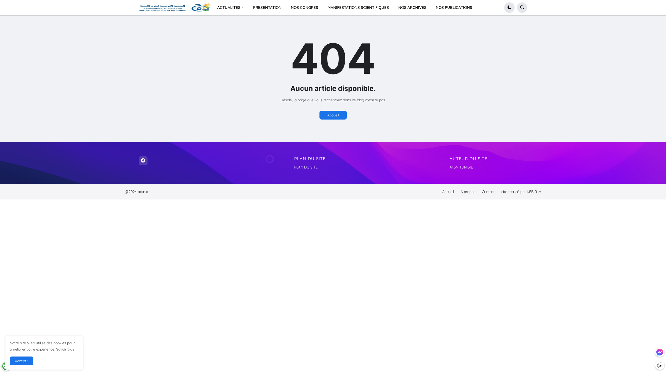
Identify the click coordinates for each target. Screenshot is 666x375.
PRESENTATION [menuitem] (267, 7)
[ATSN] (659, 365)
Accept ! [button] (21, 361)
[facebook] (143, 160)
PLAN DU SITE (306, 167)
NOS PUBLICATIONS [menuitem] (454, 7)
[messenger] (659, 352)
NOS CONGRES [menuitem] (304, 7)
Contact (488, 191)
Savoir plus (65, 349)
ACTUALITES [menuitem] (228, 7)
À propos (467, 191)
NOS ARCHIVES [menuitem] (412, 7)
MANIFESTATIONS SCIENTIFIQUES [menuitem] (358, 7)
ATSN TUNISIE (461, 167)
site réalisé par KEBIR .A (521, 191)
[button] (509, 7)
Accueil (333, 115)
